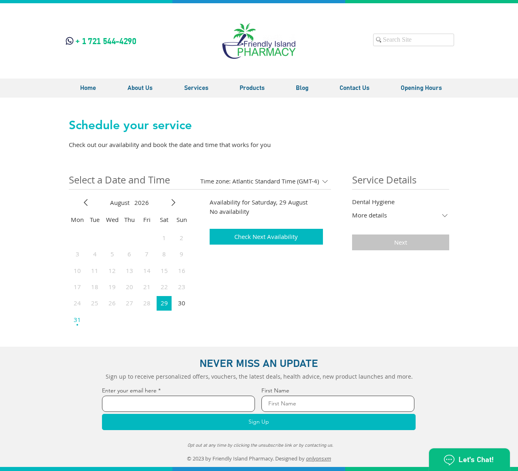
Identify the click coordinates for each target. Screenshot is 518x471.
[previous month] (86, 202)
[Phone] (69, 41)
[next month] (173, 202)
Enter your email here (129, 390)
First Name (275, 390)
